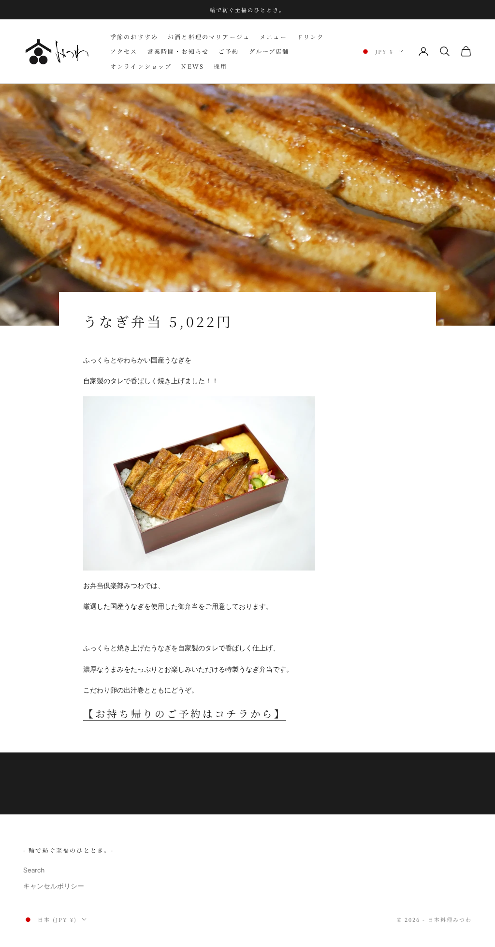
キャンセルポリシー (53, 886)
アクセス (124, 51)
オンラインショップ (141, 66)
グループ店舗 (269, 51)
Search (33, 870)
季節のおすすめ (134, 36)
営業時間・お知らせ (178, 51)
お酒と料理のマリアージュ (209, 36)
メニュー (273, 36)
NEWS (192, 66)
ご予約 (228, 51)
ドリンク (310, 36)
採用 (220, 66)
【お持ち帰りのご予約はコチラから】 (184, 713)
